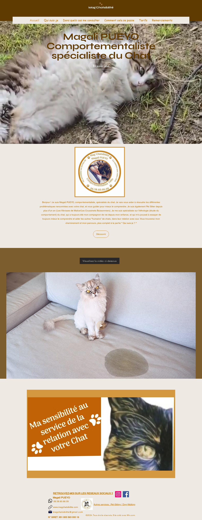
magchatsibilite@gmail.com (68, 512)
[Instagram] (118, 494)
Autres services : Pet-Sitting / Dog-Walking (114, 504)
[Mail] (50, 512)
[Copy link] (50, 507)
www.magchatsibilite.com (65, 507)
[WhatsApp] (50, 501)
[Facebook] (126, 494)
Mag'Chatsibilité (101, 7)
